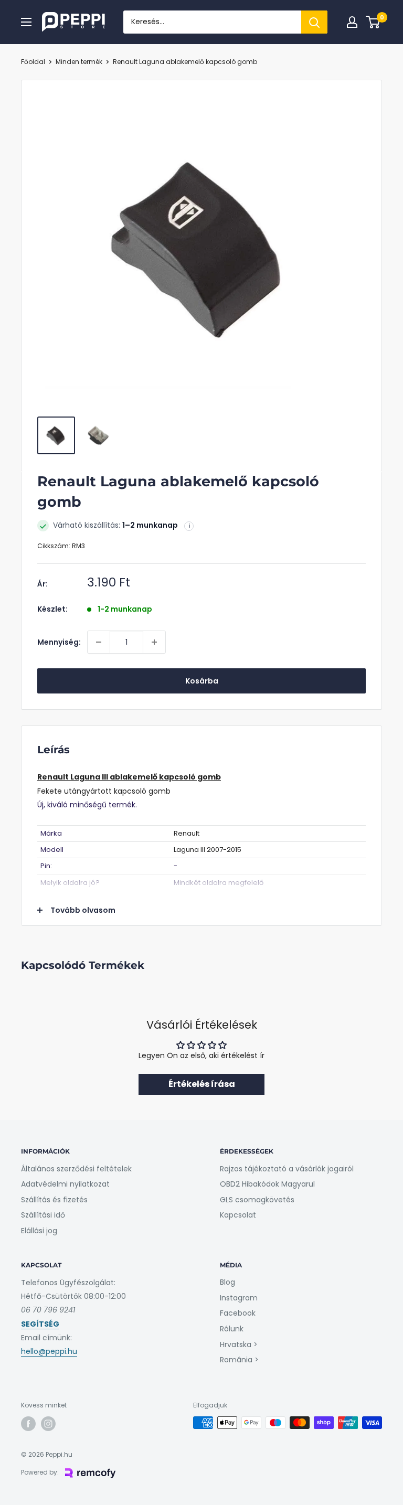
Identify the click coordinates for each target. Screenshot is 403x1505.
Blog (227, 1282)
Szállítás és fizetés (54, 1199)
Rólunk (231, 1328)
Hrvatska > (239, 1344)
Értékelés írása (201, 1084)
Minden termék (79, 61)
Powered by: (40, 1472)
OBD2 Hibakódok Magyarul (267, 1184)
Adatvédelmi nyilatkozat (65, 1184)
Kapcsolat (238, 1215)
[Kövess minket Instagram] (48, 1423)
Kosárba (201, 681)
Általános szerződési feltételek (76, 1169)
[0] (373, 22)
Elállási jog (39, 1230)
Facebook (238, 1313)
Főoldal (33, 61)
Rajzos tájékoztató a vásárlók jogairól (287, 1169)
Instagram (239, 1298)
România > (239, 1359)
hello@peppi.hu (49, 1351)
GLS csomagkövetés (257, 1199)
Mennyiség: (59, 642)
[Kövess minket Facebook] (28, 1423)
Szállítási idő (43, 1215)
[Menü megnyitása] (26, 22)
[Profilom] (352, 22)
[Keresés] (314, 22)
